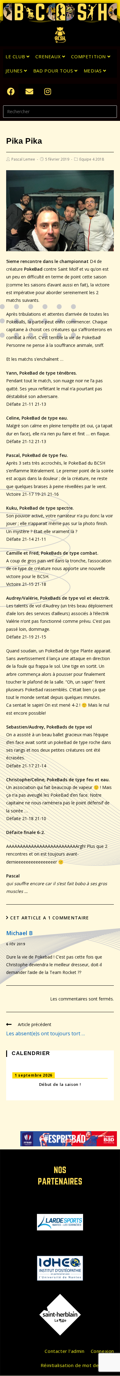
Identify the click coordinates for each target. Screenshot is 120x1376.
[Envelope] (29, 91)
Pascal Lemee (23, 159)
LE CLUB (16, 56)
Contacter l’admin (64, 1351)
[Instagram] (47, 91)
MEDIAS (93, 71)
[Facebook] (10, 91)
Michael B (19, 933)
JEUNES (15, 71)
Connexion (102, 1351)
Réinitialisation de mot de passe (77, 1365)
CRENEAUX (48, 56)
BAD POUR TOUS (53, 71)
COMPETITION (89, 56)
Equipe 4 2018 (91, 159)
